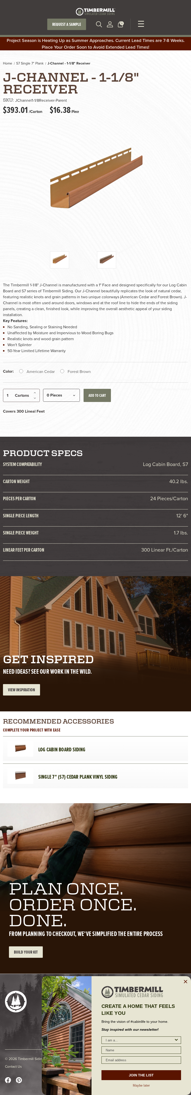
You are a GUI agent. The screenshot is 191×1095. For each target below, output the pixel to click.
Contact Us (13, 1066)
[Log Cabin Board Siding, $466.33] (20, 749)
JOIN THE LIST (141, 1075)
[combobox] (140, 1040)
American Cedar (41, 371)
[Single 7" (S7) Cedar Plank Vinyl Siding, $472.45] (20, 776)
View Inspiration (21, 690)
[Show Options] (176, 1040)
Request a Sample (66, 24)
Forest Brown (79, 371)
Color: (8, 371)
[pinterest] (19, 1080)
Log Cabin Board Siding (62, 749)
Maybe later (141, 1085)
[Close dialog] (185, 981)
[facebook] (8, 1080)
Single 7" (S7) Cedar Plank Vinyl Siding (78, 777)
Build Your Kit (26, 952)
